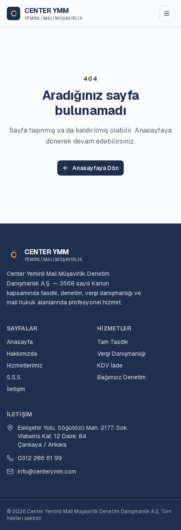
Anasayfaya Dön (95, 168)
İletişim (16, 389)
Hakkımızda (22, 353)
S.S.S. (14, 377)
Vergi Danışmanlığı (121, 353)
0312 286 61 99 (40, 458)
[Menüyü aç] (166, 13)
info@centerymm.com (47, 471)
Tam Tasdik (112, 342)
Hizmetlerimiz (25, 365)
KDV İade (109, 365)
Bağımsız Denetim (121, 377)
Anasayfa (20, 342)
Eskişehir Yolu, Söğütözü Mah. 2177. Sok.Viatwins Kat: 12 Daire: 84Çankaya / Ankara (73, 436)
